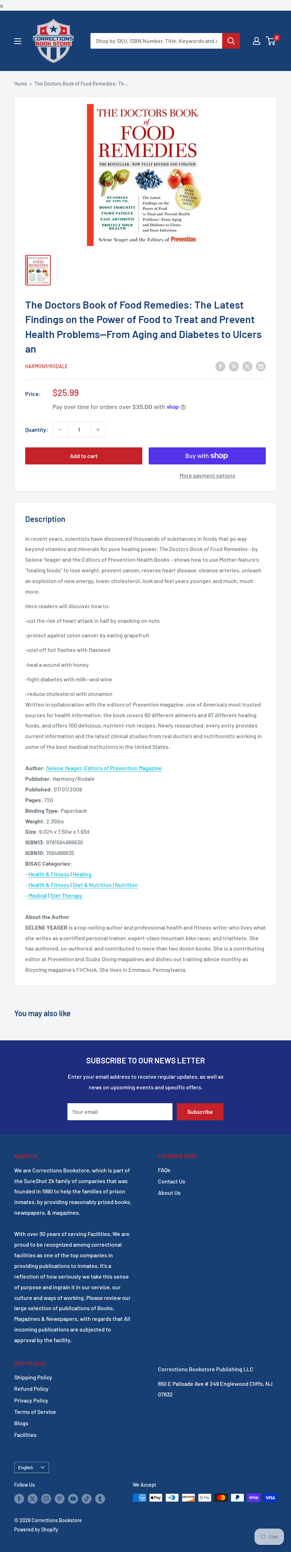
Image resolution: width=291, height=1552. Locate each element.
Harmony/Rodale (46, 366)
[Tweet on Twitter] (247, 365)
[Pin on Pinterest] (234, 365)
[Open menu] (17, 41)
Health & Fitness (49, 874)
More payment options (207, 475)
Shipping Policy (33, 1377)
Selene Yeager (64, 767)
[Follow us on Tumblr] (100, 1498)
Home (20, 84)
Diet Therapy (66, 895)
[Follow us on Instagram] (46, 1498)
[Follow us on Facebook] (19, 1498)
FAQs (164, 1169)
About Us (169, 1192)
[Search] (231, 41)
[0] (271, 41)
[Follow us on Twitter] (33, 1498)
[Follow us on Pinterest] (60, 1498)
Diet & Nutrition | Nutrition (105, 884)
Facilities (25, 1434)
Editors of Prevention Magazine (123, 767)
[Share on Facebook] (220, 365)
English (25, 1467)
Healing (82, 874)
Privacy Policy (31, 1400)
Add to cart (84, 455)
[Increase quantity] (97, 429)
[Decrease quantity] (60, 429)
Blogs (21, 1423)
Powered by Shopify (36, 1529)
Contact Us (171, 1181)
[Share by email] (261, 365)
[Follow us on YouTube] (73, 1498)
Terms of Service (35, 1411)
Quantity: (36, 429)
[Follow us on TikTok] (87, 1498)
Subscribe (200, 1111)
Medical (37, 895)
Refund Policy (31, 1388)
